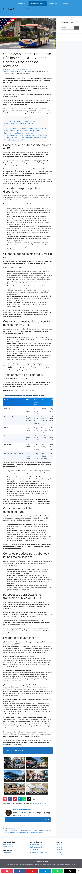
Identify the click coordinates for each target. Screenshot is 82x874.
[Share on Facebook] (10, 799)
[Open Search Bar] (17, 12)
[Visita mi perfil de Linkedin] (45, 819)
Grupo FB (60, 854)
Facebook (60, 849)
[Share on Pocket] (5, 799)
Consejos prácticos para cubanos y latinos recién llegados (25, 135)
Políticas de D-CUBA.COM (38, 852)
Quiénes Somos (8, 844)
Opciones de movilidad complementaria (18, 133)
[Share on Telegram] (20, 799)
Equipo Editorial (8, 846)
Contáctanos (7, 852)
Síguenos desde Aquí (40, 803)
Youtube (59, 844)
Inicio (4, 71)
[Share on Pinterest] (15, 799)
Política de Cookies (36, 844)
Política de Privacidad (37, 847)
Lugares (65, 3)
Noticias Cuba (21, 3)
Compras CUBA (53, 3)
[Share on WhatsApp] (24, 799)
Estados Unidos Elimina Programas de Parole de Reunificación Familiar (24, 832)
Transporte (14, 828)
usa (19, 828)
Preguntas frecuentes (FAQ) (14, 140)
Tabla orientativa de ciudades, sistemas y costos (22, 131)
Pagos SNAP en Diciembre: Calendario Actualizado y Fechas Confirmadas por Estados (28, 830)
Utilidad (19, 8)
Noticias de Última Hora (27, 827)
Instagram (60, 847)
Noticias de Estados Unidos (12, 827)
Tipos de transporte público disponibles (18, 124)
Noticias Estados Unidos (37, 3)
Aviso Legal (34, 849)
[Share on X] (29, 799)
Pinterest (59, 852)
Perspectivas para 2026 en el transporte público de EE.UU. (25, 138)
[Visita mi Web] (49, 819)
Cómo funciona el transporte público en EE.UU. (21, 121)
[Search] (76, 28)
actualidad (11, 71)
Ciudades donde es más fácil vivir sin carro (19, 126)
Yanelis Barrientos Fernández (24, 810)
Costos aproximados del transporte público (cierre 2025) (25, 128)
